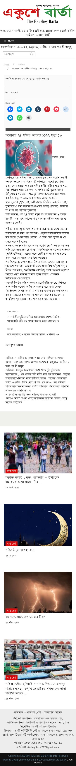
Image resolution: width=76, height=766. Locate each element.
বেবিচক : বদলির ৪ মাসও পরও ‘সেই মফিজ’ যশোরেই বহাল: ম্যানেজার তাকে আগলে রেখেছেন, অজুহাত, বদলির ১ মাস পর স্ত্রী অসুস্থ (37, 362)
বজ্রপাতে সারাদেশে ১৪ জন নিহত (26, 617)
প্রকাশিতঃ (27, 79)
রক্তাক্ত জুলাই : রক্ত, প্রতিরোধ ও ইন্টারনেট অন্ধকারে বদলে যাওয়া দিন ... (32, 479)
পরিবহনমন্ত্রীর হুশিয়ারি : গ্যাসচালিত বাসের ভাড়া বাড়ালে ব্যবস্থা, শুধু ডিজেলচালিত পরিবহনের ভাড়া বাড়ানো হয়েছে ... (36, 689)
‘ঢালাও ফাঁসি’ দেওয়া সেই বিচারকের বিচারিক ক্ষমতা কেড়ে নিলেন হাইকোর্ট (36, 400)
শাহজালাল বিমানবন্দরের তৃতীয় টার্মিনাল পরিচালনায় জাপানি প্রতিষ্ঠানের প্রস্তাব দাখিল (37, 388)
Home (6, 64)
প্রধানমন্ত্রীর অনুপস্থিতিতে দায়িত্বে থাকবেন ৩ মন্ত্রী (31, 395)
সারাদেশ (21, 64)
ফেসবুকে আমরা (14, 345)
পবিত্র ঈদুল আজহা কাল (20, 550)
